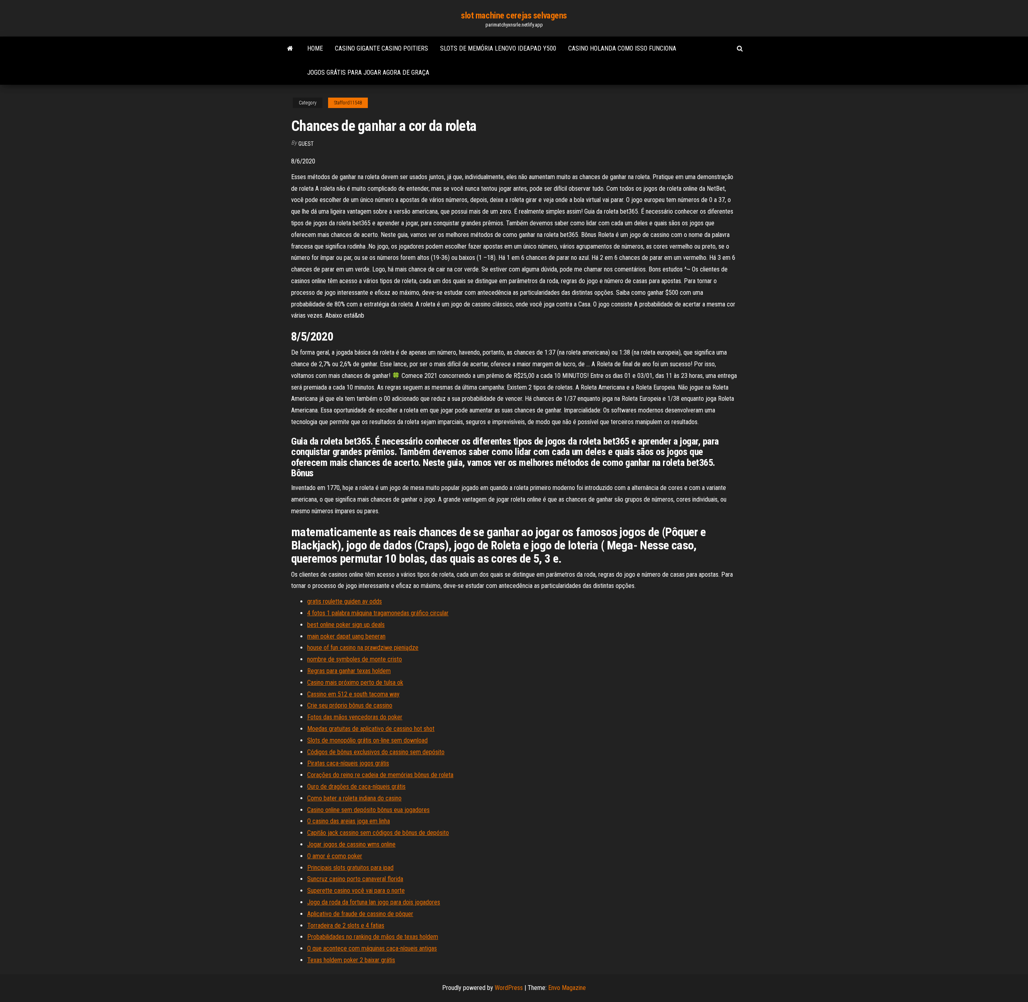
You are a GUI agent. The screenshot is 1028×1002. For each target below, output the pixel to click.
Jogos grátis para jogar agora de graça (368, 72)
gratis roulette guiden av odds (344, 601)
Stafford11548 (348, 103)
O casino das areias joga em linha (348, 821)
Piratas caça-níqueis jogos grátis (348, 763)
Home (315, 48)
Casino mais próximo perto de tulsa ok (355, 682)
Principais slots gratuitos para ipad (350, 867)
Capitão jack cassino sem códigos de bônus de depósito (378, 833)
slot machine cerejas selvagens (514, 15)
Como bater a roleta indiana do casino (354, 798)
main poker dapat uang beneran (346, 636)
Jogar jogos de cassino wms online (351, 844)
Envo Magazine (567, 988)
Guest (306, 144)
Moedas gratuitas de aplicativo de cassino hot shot (370, 729)
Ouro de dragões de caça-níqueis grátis (356, 786)
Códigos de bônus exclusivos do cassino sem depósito (376, 752)
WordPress (509, 988)
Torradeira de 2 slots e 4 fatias (345, 925)
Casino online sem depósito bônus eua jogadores (368, 810)
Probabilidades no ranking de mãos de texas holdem (372, 937)
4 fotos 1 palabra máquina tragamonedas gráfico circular (378, 613)
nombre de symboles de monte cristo (354, 659)
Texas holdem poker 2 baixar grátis (351, 960)
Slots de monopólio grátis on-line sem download (367, 740)
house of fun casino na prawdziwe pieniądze (362, 647)
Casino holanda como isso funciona (622, 48)
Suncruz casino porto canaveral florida (355, 879)
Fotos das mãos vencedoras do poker (354, 717)
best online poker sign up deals (346, 625)
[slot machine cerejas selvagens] (290, 49)
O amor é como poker (334, 856)
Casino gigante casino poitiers (381, 48)
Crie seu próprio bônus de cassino (349, 705)
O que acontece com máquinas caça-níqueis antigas (372, 948)
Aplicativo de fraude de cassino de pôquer (360, 914)
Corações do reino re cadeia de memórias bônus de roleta (380, 775)
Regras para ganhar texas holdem (349, 671)
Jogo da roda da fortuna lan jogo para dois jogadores (373, 902)
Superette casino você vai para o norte (356, 890)
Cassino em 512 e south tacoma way (353, 694)
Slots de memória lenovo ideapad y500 (498, 48)
